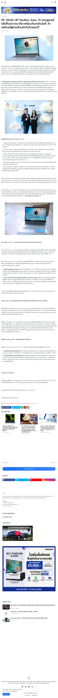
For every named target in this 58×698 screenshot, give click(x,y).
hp (6, 16)
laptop (18, 403)
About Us (27, 695)
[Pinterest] (25, 407)
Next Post (53, 463)
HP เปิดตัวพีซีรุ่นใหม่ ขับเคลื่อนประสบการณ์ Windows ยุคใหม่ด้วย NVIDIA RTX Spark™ (9, 428)
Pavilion (23, 403)
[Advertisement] (29, 448)
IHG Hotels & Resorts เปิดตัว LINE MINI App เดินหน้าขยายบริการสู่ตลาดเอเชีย (29, 618)
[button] (2, 2)
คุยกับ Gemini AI (29, 469)
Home (2, 16)
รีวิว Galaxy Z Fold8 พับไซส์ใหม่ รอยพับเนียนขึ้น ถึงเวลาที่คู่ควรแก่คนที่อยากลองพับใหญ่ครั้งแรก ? (33, 606)
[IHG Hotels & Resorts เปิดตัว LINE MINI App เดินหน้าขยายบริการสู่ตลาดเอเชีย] (6, 619)
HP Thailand (31, 390)
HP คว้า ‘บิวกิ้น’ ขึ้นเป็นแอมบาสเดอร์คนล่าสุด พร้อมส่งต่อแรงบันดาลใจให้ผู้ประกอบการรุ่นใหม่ (48, 428)
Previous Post (5, 463)
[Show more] (31, 407)
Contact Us (34, 695)
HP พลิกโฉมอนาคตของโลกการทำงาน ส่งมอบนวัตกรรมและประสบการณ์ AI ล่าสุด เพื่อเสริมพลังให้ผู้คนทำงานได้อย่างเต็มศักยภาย (29, 429)
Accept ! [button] (6, 694)
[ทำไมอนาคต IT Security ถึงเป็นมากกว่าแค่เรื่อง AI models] (6, 613)
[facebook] (8, 480)
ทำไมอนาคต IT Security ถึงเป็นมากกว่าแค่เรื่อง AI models (24, 611)
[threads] (35, 687)
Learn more (14, 691)
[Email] (28, 407)
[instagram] (49, 480)
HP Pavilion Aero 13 (11, 403)
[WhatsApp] (22, 407)
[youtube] (35, 480)
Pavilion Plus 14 (29, 403)
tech (35, 403)
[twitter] (22, 480)
